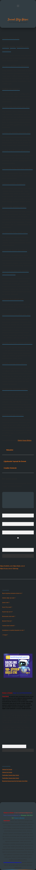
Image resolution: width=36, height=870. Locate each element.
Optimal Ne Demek (7, 769)
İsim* (3, 512)
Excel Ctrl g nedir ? (7, 607)
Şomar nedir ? (6, 602)
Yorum (4, 490)
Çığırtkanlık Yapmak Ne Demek (15, 461)
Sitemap (15, 568)
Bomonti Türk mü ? (7, 621)
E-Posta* (4, 520)
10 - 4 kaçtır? (6, 546)
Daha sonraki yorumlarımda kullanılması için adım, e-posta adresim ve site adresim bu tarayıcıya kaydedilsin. (17, 541)
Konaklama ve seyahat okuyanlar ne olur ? (13, 630)
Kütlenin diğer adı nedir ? (8, 598)
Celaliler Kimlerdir (10, 468)
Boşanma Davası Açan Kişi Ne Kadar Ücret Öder (14, 781)
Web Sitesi (5, 529)
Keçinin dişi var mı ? (7, 611)
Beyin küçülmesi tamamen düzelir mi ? (12, 593)
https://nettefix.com (6, 566)
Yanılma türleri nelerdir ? (8, 625)
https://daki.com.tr (19, 566)
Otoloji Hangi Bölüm (24, 440)
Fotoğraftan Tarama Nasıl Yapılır (10, 775)
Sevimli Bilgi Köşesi (18, 20)
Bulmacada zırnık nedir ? (8, 616)
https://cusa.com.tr (6, 568)
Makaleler (9, 450)
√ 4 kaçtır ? (5, 635)
